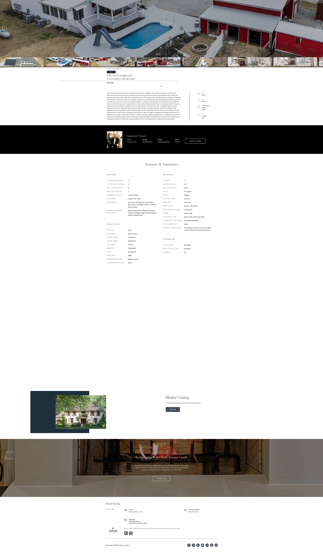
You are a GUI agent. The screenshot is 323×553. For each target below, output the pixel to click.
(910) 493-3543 (147, 142)
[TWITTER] (207, 545)
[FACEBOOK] (189, 545)
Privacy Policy (125, 545)
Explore (173, 409)
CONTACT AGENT (195, 141)
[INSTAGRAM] (193, 545)
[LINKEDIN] (198, 545)
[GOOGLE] (211, 545)
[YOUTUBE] (202, 545)
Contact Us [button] (161, 478)
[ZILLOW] (216, 545)
